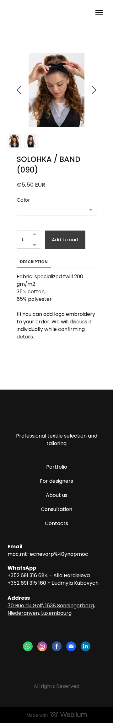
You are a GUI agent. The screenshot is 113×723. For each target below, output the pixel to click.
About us (56, 495)
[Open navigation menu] (99, 12)
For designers (56, 481)
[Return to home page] (33, 13)
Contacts (56, 523)
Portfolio (56, 466)
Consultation (56, 509)
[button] (34, 234)
